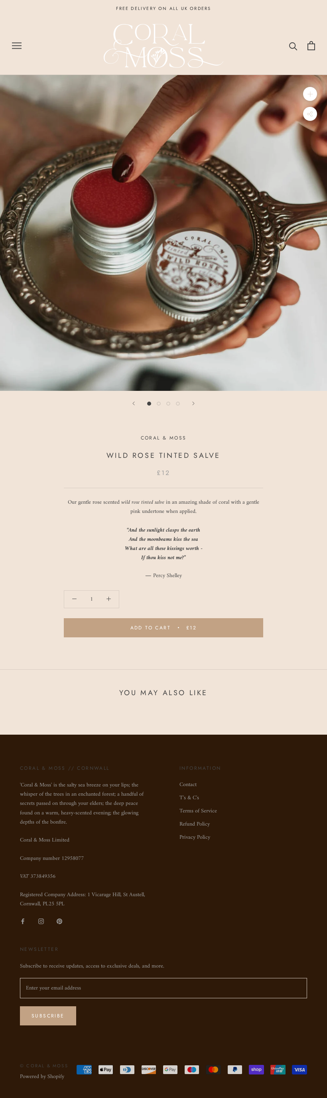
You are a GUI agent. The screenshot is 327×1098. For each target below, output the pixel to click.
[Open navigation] (17, 45)
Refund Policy (194, 824)
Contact (188, 785)
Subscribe (48, 1015)
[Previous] (133, 403)
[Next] (193, 403)
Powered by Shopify (42, 1077)
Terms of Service (198, 811)
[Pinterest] (59, 921)
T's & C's (189, 798)
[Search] (293, 45)
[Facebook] (23, 921)
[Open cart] (311, 45)
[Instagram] (41, 921)
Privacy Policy (194, 837)
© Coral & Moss (44, 1066)
